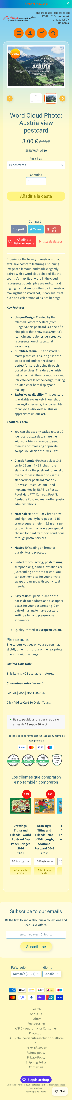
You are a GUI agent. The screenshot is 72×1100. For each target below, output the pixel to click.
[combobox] (20, 861)
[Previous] (10, 98)
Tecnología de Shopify (36, 1091)
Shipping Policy (36, 1062)
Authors (36, 1019)
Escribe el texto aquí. (36, 4)
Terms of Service (36, 1048)
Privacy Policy (36, 1057)
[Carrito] (42, 33)
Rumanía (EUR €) (24, 974)
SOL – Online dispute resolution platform (36, 1038)
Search (36, 1009)
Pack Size (36, 159)
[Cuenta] (30, 33)
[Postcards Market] (19, 18)
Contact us (36, 1067)
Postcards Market (39, 1084)
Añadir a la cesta (20, 872)
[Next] (62, 98)
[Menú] (19, 33)
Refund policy (36, 1052)
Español (50, 974)
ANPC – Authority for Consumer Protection (36, 1031)
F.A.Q (36, 1043)
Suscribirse (36, 946)
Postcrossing (36, 1023)
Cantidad (36, 175)
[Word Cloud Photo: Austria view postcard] (50, 98)
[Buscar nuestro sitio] (53, 33)
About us (36, 1014)
